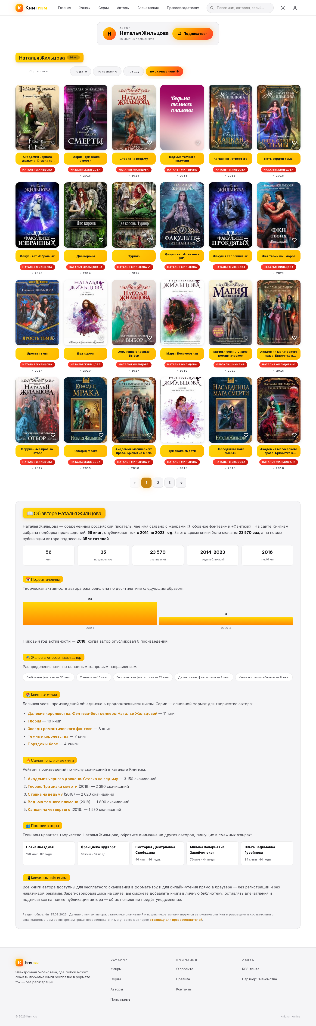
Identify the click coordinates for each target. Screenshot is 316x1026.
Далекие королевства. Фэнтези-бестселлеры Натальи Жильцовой (92, 713)
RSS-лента (250, 969)
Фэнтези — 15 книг (94, 677)
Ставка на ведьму (45, 794)
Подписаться (195, 33)
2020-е (226, 627)
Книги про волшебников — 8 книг (264, 677)
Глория (34, 721)
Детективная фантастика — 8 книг (204, 677)
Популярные (120, 999)
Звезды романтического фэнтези (60, 728)
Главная (64, 8)
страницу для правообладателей (176, 919)
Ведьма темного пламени (53, 802)
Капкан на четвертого (49, 809)
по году (133, 71)
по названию (107, 71)
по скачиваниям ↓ (164, 71)
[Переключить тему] (282, 7)
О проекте (184, 969)
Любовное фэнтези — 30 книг (48, 677)
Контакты (184, 989)
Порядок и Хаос (43, 744)
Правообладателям (183, 8)
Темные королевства (48, 736)
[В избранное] (53, 142)
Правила (183, 979)
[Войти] (295, 7)
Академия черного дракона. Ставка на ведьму (73, 778)
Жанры (84, 8)
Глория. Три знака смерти (52, 786)
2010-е (90, 627)
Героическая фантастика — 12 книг (143, 677)
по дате (80, 71)
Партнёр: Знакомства (259, 979)
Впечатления (148, 8)
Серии (104, 8)
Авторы (123, 8)
